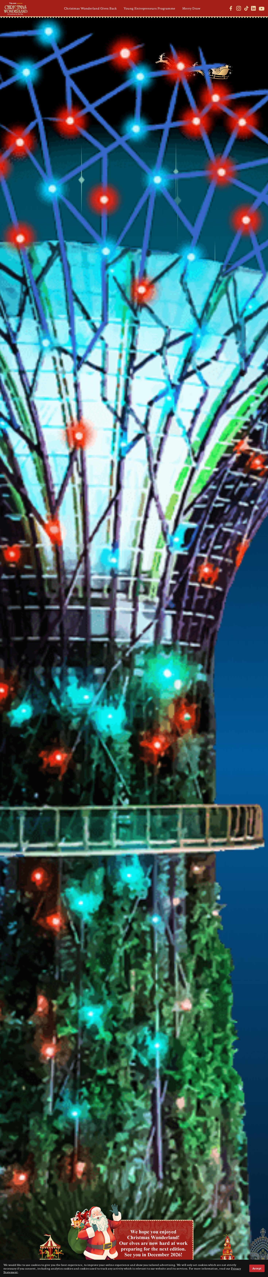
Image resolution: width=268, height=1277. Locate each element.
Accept (257, 1268)
